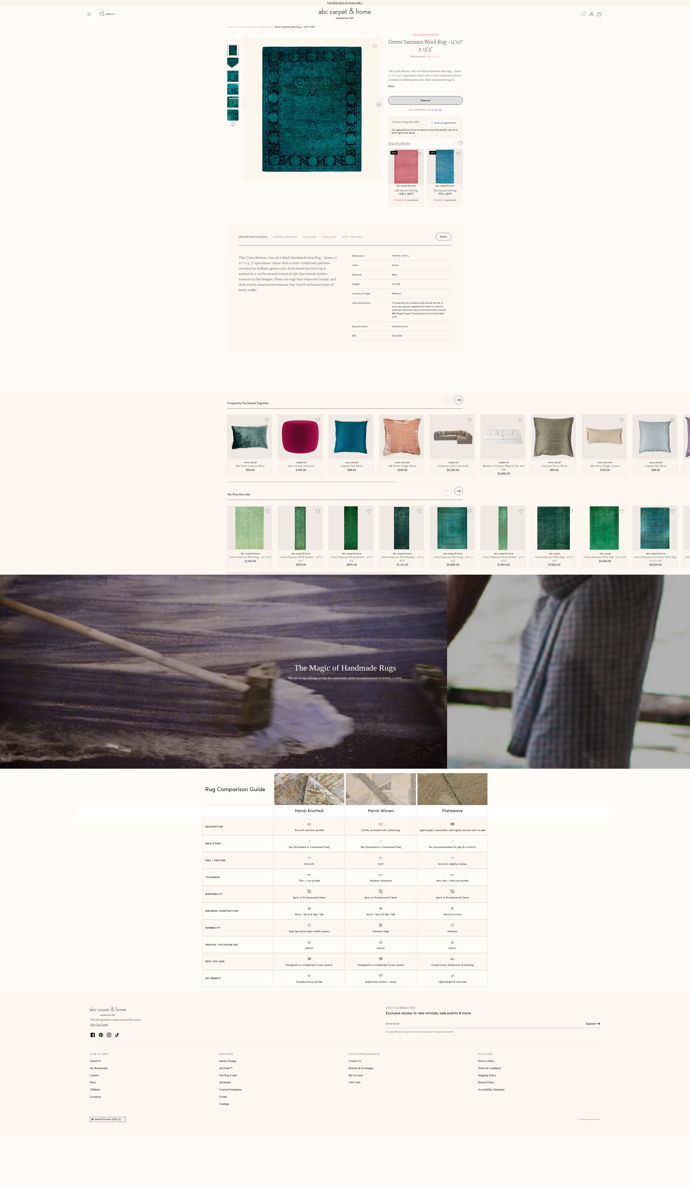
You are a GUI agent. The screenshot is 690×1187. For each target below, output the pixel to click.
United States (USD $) (107, 1119)
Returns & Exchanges (361, 1068)
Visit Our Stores (99, 1024)
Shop (229, 27)
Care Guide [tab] (329, 237)
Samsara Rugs (265, 27)
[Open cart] (599, 14)
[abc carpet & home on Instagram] (109, 1034)
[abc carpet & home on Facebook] (93, 1034)
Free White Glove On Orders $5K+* (345, 2)
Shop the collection (399, 143)
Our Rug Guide (228, 1075)
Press (93, 1082)
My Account (356, 1075)
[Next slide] (233, 124)
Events (223, 1096)
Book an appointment (445, 122)
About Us (95, 1060)
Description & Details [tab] (253, 237)
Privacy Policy (486, 1060)
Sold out (426, 100)
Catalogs (224, 1103)
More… (391, 85)
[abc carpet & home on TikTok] (117, 1034)
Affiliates (95, 1089)
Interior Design (227, 1060)
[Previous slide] (233, 41)
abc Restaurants (99, 1068)
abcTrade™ (226, 1068)
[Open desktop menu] (89, 14)
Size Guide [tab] (309, 237)
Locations (95, 1096)
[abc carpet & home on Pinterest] (101, 1034)
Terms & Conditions (489, 1068)
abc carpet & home (425, 34)
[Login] (591, 14)
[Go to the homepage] (345, 17)
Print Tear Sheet (353, 237)
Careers (94, 1075)
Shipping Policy (487, 1075)
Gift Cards (354, 1082)
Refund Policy (486, 1082)
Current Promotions (230, 1089)
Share (443, 236)
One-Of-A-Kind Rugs (245, 27)
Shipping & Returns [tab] (285, 237)
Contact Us (355, 1060)
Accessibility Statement (491, 1089)
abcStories (225, 1082)
